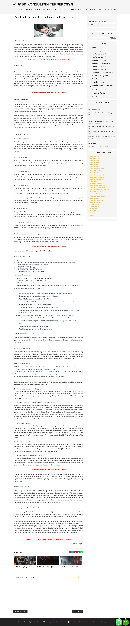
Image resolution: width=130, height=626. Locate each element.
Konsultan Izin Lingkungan (101, 63)
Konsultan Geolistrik (99, 60)
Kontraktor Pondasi (99, 93)
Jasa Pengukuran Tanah (100, 54)
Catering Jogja (49, 9)
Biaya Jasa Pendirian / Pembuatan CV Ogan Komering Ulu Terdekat (70, 567)
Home (21, 9)
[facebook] (113, 622)
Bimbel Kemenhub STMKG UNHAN (98, 147)
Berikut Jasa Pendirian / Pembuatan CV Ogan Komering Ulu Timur (47, 567)
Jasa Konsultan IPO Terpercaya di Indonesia (100, 106)
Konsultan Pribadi (98, 82)
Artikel (94, 48)
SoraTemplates (35, 622)
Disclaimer (90, 9)
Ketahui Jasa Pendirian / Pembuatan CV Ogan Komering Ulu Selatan (24, 567)
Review (94, 96)
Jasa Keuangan (97, 51)
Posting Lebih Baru (20, 611)
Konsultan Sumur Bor (99, 90)
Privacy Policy (77, 9)
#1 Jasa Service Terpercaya (60, 622)
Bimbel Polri (63, 9)
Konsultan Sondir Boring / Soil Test (101, 86)
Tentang (28, 9)
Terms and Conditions (106, 9)
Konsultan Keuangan (99, 66)
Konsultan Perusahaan (100, 79)
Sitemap (103, 622)
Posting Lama (77, 611)
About (17, 622)
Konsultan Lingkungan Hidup (102, 73)
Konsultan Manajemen (100, 76)
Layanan (37, 9)
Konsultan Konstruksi (99, 69)
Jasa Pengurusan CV (22, 20)
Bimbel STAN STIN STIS (95, 109)
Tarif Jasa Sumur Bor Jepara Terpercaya (99, 118)
